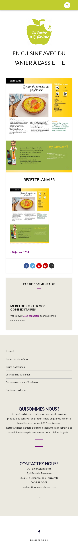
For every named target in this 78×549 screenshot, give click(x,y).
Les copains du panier (18, 374)
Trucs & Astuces (15, 366)
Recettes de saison (17, 359)
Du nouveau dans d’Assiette (22, 382)
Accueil (10, 351)
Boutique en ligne (16, 389)
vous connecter (31, 315)
